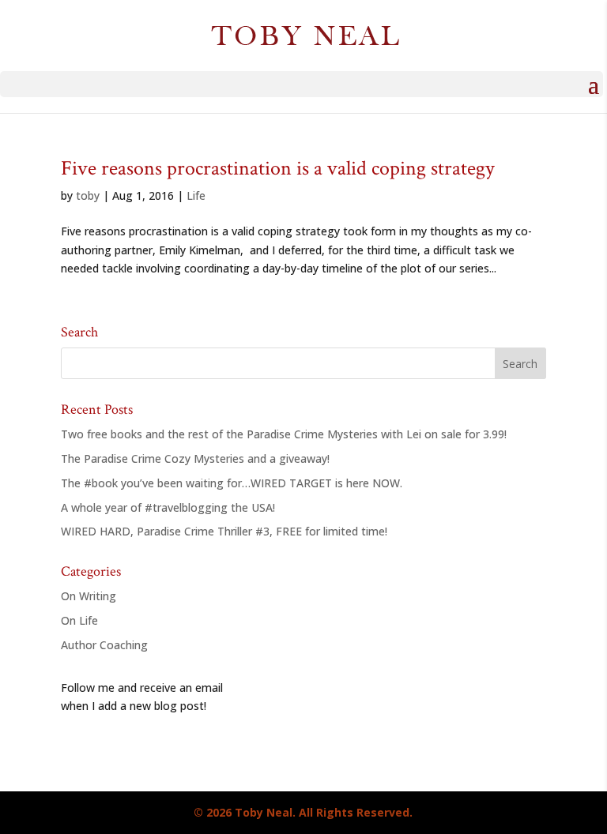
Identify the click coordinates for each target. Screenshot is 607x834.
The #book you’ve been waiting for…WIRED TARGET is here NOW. (231, 482)
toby (88, 195)
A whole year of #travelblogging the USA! (168, 507)
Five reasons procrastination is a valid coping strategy (278, 168)
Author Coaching (104, 644)
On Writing (88, 595)
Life (196, 195)
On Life (79, 620)
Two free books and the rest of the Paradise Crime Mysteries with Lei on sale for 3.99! (284, 433)
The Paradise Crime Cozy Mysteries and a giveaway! (195, 458)
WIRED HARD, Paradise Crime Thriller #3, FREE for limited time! (224, 531)
